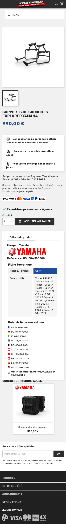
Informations (11, 502)
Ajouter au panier (34, 221)
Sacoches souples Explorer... (33, 427)
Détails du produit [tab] (21, 237)
